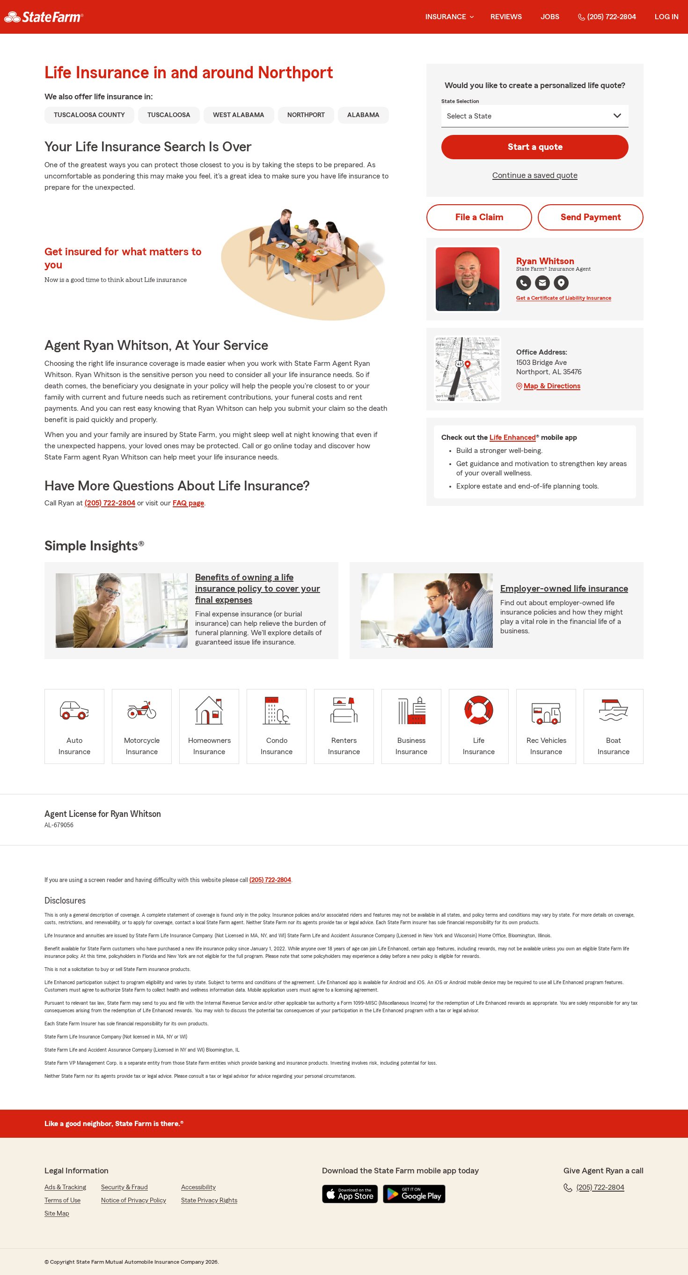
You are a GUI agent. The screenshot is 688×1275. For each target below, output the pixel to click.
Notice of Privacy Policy (133, 1200)
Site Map (56, 1213)
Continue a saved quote (535, 175)
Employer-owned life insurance (564, 588)
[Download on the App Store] (350, 1194)
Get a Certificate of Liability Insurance (563, 298)
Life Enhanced (513, 437)
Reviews (506, 17)
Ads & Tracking (65, 1187)
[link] (44, 16)
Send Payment (591, 217)
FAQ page (188, 503)
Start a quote (535, 147)
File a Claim (479, 217)
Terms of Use (62, 1200)
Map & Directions (552, 386)
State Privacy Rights (209, 1200)
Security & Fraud (124, 1187)
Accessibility (198, 1187)
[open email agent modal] (542, 284)
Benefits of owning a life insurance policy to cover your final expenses (257, 589)
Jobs (550, 17)
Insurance (445, 17)
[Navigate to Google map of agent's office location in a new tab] (561, 282)
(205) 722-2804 (611, 17)
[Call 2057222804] (523, 282)
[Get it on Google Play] (414, 1194)
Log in (667, 17)
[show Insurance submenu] (470, 17)
